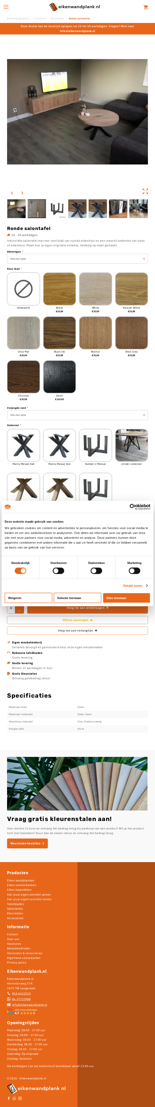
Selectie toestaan (69, 597)
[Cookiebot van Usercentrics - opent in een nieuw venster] (132, 507)
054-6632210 (21, 993)
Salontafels (58, 18)
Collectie (40, 18)
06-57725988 (21, 999)
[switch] (58, 571)
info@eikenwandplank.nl (29, 1004)
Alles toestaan (116, 597)
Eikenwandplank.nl (18, 18)
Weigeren (14, 597)
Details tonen (132, 585)
